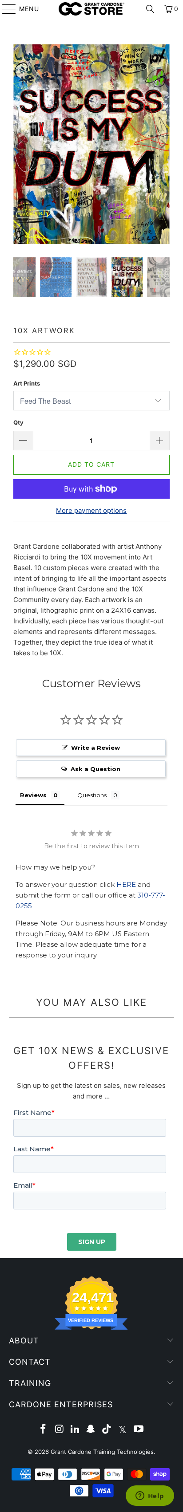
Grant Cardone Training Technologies (102, 1451)
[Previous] (20, 144)
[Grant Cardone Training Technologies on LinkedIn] (75, 1429)
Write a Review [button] (95, 747)
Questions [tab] (92, 795)
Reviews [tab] (33, 795)
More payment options (91, 510)
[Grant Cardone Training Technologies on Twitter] (123, 1429)
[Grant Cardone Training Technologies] (91, 9)
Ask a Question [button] (95, 768)
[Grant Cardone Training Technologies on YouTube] (138, 1429)
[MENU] (5, 9)
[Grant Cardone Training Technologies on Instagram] (59, 1429)
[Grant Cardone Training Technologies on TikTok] (107, 1429)
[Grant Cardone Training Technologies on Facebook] (43, 1429)
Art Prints (26, 383)
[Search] (150, 9)
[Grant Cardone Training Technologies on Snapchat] (91, 1429)
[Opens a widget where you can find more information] (149, 1496)
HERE (126, 884)
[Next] (163, 144)
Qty (18, 422)
